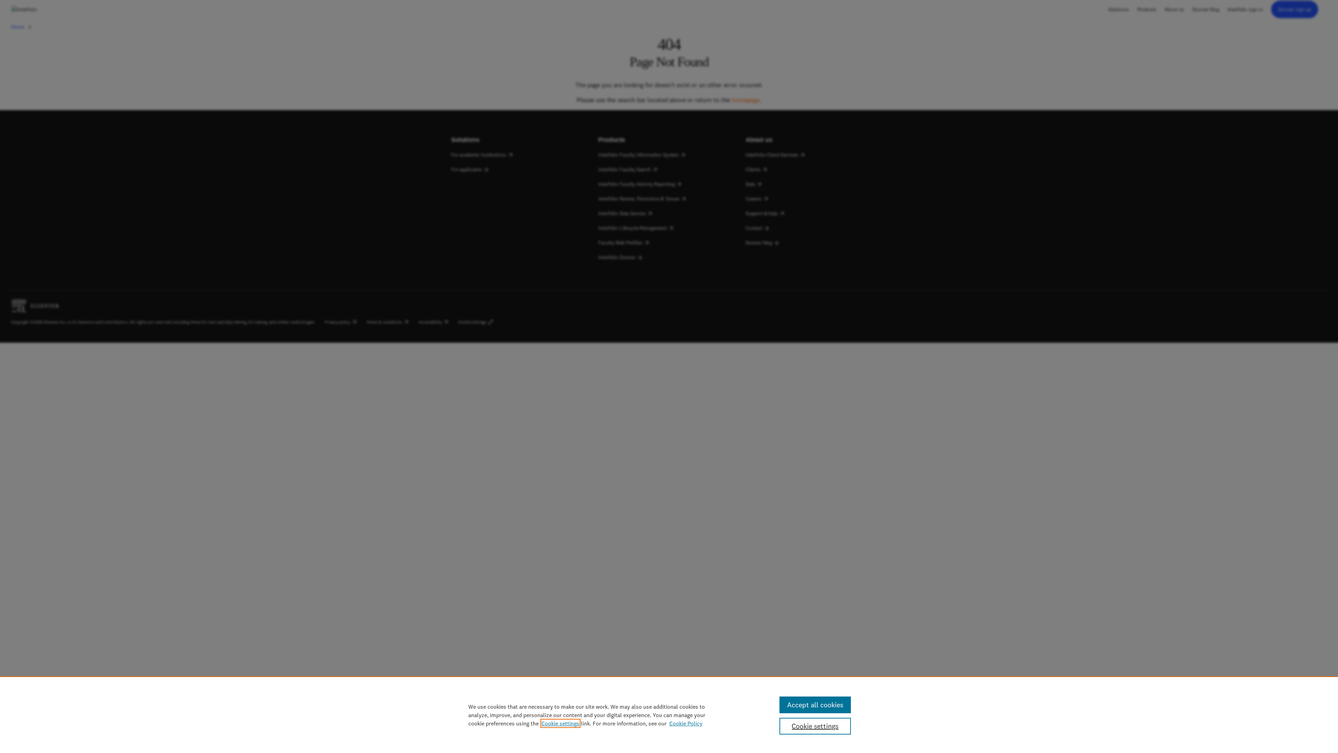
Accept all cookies (815, 704)
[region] (669, 714)
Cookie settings (560, 723)
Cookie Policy (685, 723)
